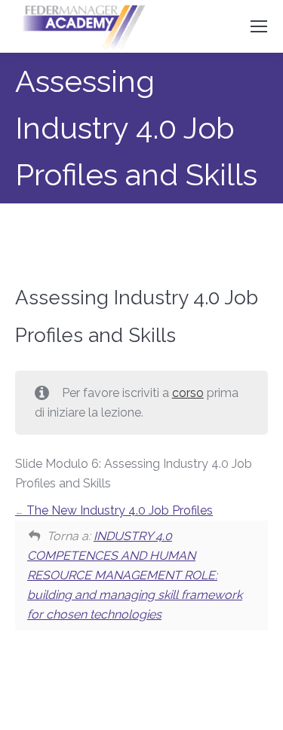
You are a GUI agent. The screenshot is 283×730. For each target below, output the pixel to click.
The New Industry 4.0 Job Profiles (118, 510)
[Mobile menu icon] (259, 26)
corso (188, 393)
